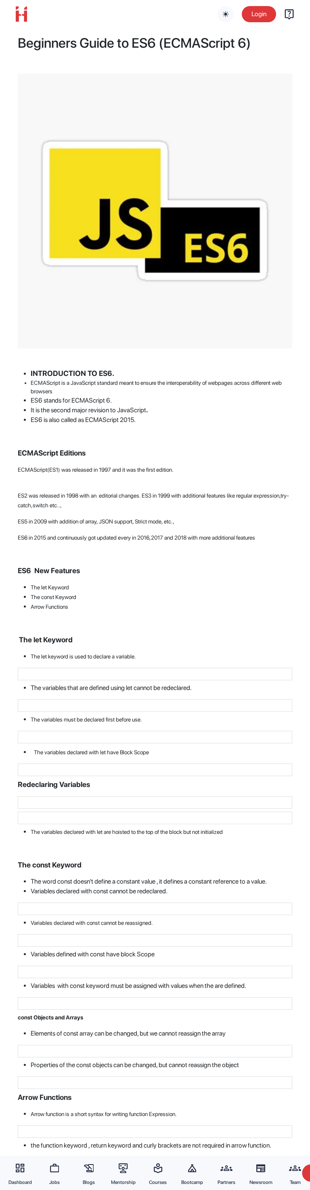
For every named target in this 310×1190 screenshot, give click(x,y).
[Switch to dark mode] (226, 14)
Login (258, 14)
